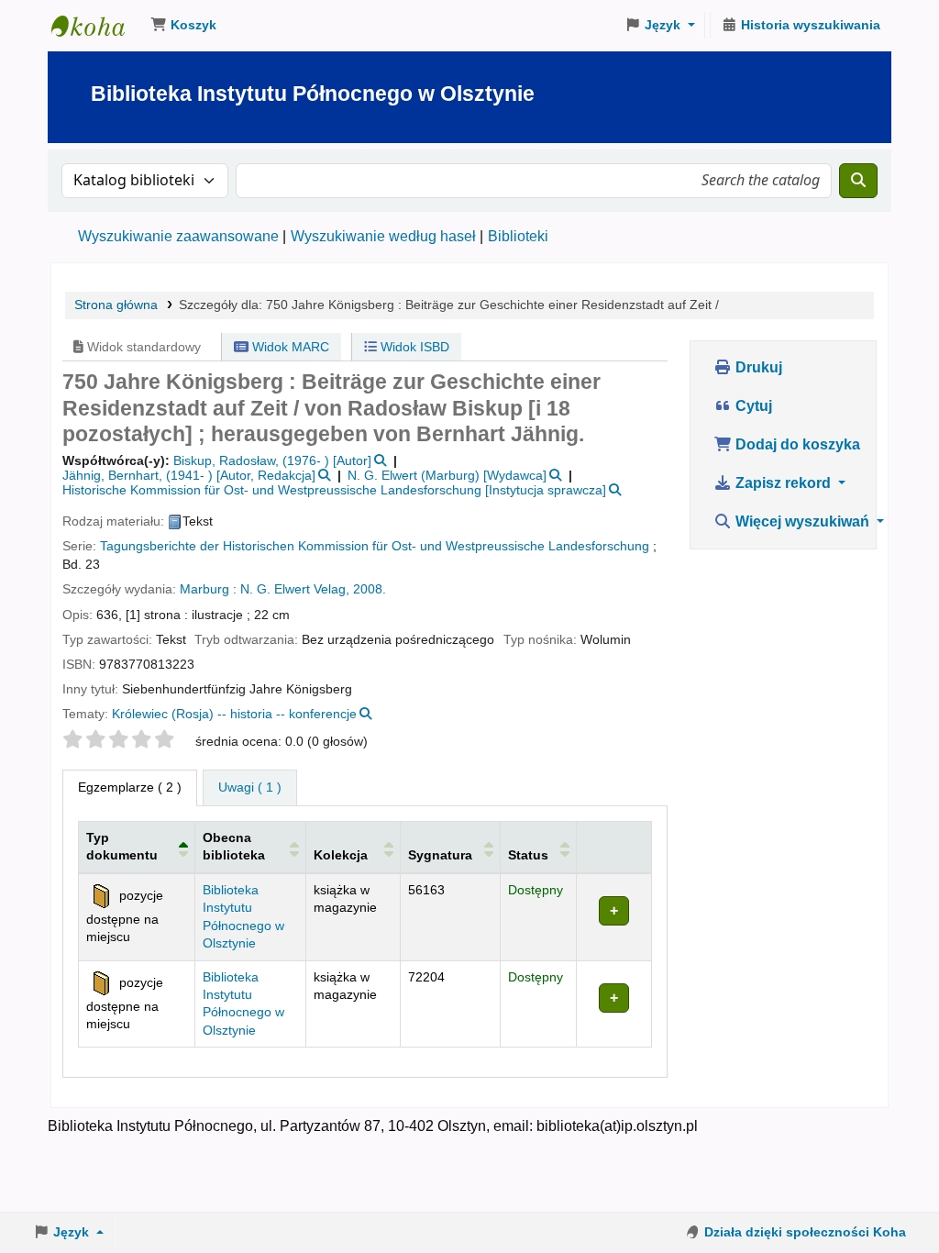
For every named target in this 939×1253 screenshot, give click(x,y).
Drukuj (757, 367)
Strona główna (116, 305)
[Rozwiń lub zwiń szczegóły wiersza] (613, 916)
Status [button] (528, 855)
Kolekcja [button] (341, 855)
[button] (183, 25)
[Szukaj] (858, 180)
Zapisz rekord (783, 483)
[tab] (250, 788)
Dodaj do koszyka (796, 444)
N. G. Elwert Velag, (294, 589)
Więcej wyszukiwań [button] (802, 521)
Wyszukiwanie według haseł (383, 236)
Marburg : (208, 589)
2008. (369, 589)
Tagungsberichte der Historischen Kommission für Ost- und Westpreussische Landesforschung (374, 546)
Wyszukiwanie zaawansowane (178, 236)
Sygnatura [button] (440, 855)
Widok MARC (289, 346)
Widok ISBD (413, 346)
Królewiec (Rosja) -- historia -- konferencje (234, 714)
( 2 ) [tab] (130, 787)
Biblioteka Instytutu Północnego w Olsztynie (97, 25)
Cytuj (752, 406)
